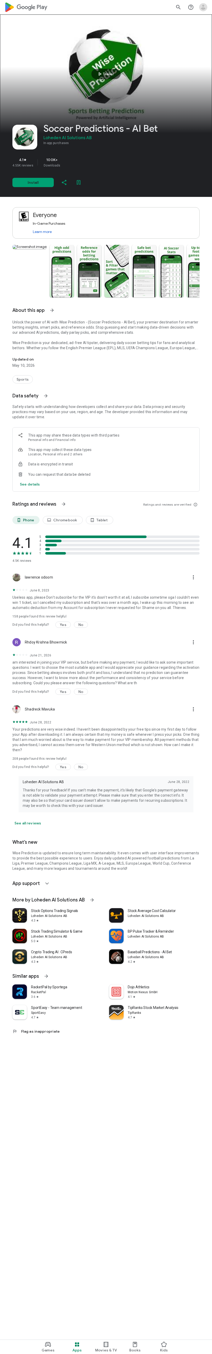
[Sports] (22, 379)
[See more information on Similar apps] (46, 976)
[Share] (64, 182)
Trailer (105, 74)
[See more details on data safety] (30, 484)
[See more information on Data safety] (46, 396)
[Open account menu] (203, 7)
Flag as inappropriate (36, 1031)
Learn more (42, 231)
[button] (29, 247)
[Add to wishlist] (78, 182)
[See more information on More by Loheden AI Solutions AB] (92, 900)
